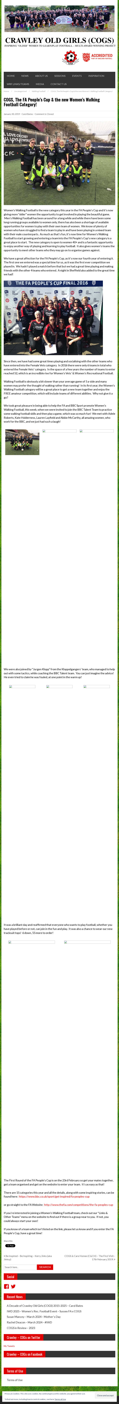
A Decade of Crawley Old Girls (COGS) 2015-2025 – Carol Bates (45, 1305)
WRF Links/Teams (18, 83)
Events (77, 75)
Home (11, 75)
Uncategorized (20, 91)
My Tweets (9, 1346)
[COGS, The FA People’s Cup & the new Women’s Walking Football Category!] (59, 162)
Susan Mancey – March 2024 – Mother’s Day (34, 1316)
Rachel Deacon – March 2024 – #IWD (29, 1322)
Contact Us (59, 83)
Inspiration (96, 75)
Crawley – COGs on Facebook (24, 1354)
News (25, 75)
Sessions (60, 75)
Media (40, 83)
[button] (22, 442)
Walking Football (38, 91)
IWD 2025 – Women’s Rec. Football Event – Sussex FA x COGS (44, 1311)
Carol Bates (27, 114)
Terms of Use (15, 1380)
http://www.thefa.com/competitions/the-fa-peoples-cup (78, 1204)
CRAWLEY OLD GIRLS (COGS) (59, 39)
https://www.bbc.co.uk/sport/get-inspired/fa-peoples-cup (54, 1196)
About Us (41, 75)
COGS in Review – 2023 (21, 1328)
